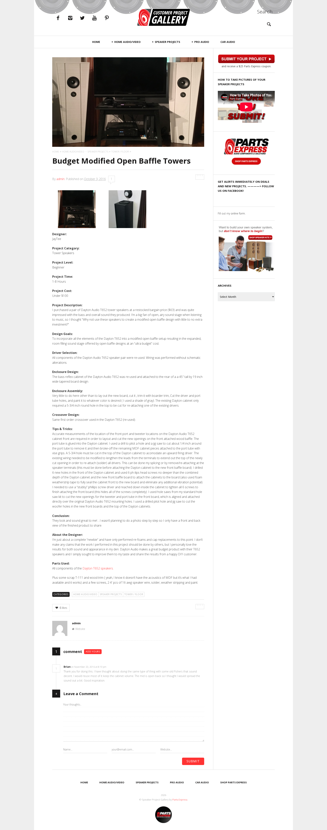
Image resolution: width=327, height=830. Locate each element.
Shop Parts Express (233, 782)
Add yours (93, 651)
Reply (112, 666)
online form (238, 213)
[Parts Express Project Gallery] (163, 17)
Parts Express (180, 799)
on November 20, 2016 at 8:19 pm (89, 666)
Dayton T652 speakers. (98, 568)
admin (60, 179)
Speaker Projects (167, 42)
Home (96, 42)
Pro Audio (201, 42)
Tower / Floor (133, 594)
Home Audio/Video (127, 42)
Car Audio (227, 42)
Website (80, 629)
